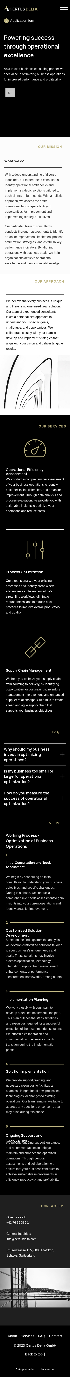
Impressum (47, 1369)
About (12, 1336)
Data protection (25, 1369)
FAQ (41, 1336)
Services (27, 1336)
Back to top (34, 1354)
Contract (55, 1336)
